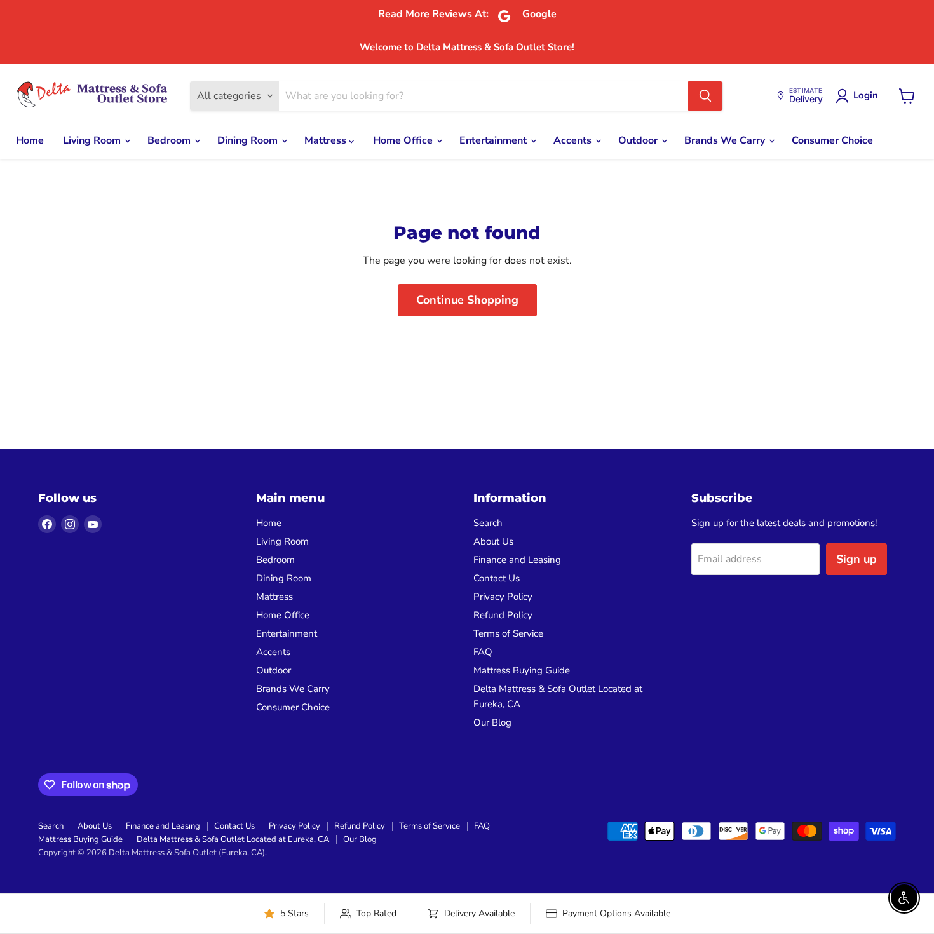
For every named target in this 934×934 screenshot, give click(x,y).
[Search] (705, 96)
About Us (493, 541)
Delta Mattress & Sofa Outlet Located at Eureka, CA (233, 839)
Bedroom (170, 140)
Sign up (856, 559)
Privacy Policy (502, 596)
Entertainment (494, 140)
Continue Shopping (467, 300)
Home (30, 140)
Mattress (326, 140)
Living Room (93, 140)
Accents (573, 140)
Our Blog (492, 722)
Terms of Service (508, 633)
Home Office (404, 140)
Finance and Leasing (517, 559)
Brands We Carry (726, 140)
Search (488, 523)
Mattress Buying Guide (521, 670)
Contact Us (496, 578)
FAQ (482, 652)
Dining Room (248, 140)
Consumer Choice (832, 140)
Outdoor (639, 140)
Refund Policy (502, 615)
